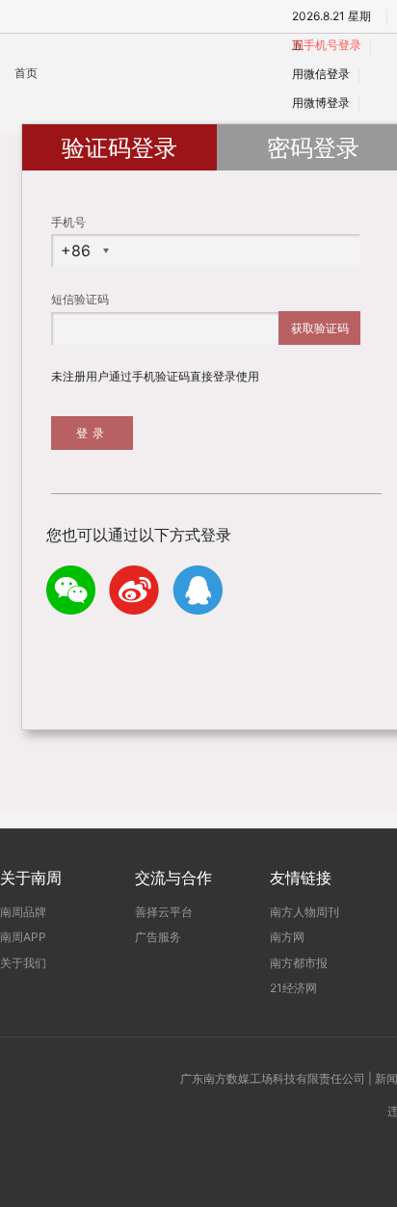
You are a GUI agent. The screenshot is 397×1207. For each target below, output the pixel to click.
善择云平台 (164, 912)
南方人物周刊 (304, 912)
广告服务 (158, 937)
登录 (92, 433)
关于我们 (23, 963)
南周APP (23, 937)
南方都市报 (299, 963)
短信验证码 (80, 299)
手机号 (68, 222)
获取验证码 (320, 328)
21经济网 (293, 988)
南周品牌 (23, 912)
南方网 (287, 937)
